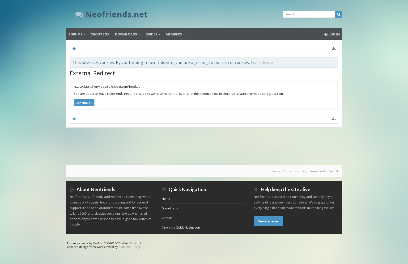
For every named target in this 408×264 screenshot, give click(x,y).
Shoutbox (100, 34)
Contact (167, 218)
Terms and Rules (322, 171)
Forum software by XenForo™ (104, 243)
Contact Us (290, 171)
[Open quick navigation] (334, 48)
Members (174, 34)
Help (304, 171)
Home (276, 171)
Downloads (126, 34)
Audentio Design (130, 247)
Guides (151, 34)
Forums (75, 34)
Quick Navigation (188, 227)
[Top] (399, 245)
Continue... (84, 103)
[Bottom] (399, 255)
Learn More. (262, 62)
